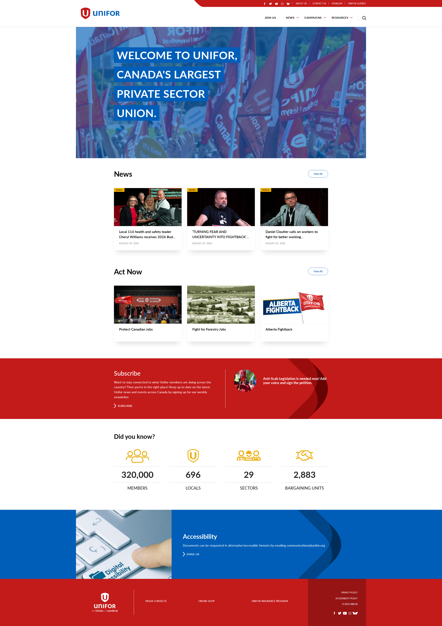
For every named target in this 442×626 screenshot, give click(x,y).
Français (337, 4)
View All (318, 173)
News (290, 17)
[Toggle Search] (362, 18)
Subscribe (125, 405)
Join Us (270, 17)
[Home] (102, 13)
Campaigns (313, 17)
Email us (193, 554)
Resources (340, 17)
